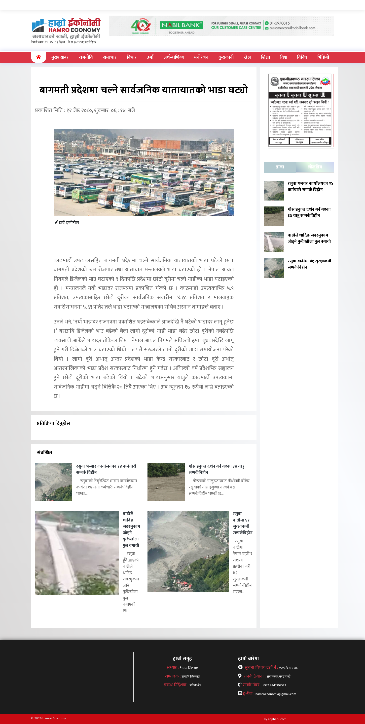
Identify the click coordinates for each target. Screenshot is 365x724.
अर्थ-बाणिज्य (174, 57)
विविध (302, 57)
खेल (247, 57)
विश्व (283, 57)
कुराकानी (226, 57)
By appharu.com (275, 719)
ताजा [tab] (280, 167)
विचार (132, 57)
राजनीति (86, 57)
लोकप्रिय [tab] (315, 167)
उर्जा (150, 57)
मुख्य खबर (60, 57)
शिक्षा (265, 57)
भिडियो (323, 57)
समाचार (109, 57)
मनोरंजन (201, 57)
